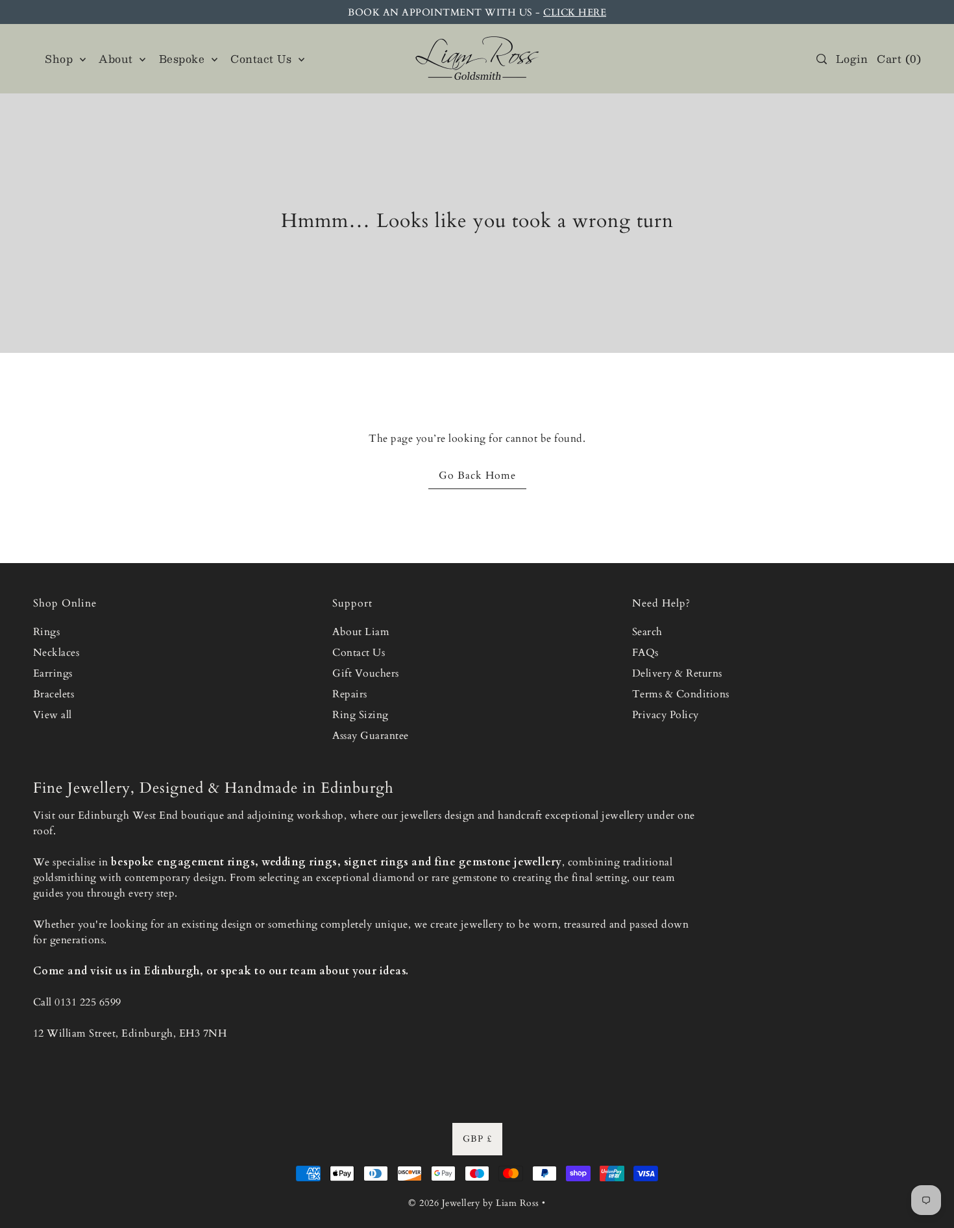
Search (647, 632)
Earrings (53, 673)
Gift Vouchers (365, 673)
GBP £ (477, 1139)
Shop (61, 58)
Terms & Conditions (680, 694)
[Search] (821, 59)
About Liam (360, 632)
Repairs (349, 694)
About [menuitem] (117, 58)
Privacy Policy (665, 715)
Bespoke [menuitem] (183, 58)
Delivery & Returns (677, 673)
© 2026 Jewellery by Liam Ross (473, 1203)
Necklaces (56, 652)
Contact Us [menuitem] (262, 58)
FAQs (645, 652)
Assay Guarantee (370, 735)
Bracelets (54, 694)
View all (52, 715)
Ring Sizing (360, 715)
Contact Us (358, 652)
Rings (46, 632)
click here (574, 12)
